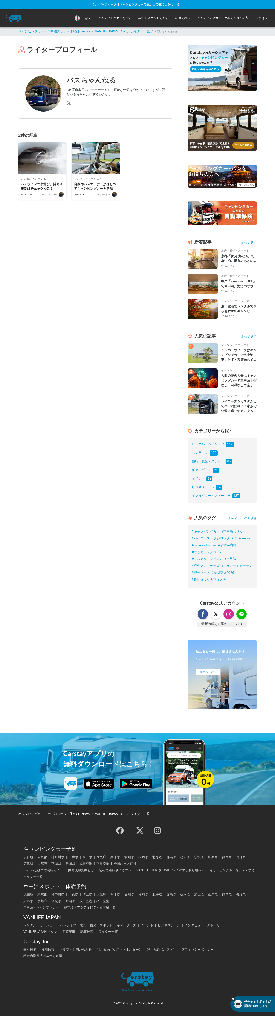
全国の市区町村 (125, 863)
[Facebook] (120, 830)
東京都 (42, 857)
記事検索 (86, 931)
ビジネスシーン (203, 487)
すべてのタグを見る (242, 518)
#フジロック (221, 538)
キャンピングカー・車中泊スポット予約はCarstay (54, 31)
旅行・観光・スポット (208, 461)
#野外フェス (201, 572)
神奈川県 (57, 857)
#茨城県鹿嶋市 (229, 545)
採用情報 (47, 949)
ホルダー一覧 (33, 877)
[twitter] (140, 830)
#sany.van (245, 538)
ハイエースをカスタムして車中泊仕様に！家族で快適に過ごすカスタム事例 (239, 407)
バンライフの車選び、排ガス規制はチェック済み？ (42, 186)
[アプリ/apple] (98, 784)
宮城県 (56, 863)
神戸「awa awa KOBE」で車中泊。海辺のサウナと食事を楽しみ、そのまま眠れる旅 (239, 284)
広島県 (28, 863)
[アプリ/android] (136, 784)
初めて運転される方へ (115, 870)
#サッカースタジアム (207, 552)
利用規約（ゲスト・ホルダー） (119, 949)
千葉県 (73, 857)
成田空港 (85, 863)
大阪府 (101, 857)
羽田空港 (102, 863)
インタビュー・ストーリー (211, 495)
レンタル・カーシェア (208, 444)
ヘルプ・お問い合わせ (76, 949)
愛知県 (129, 857)
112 (230, 444)
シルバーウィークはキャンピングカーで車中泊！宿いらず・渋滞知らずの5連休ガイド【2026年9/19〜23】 (239, 355)
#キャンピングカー (206, 531)
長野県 (241, 857)
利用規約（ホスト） (161, 949)
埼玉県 (87, 857)
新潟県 (70, 863)
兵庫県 (115, 857)
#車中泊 (227, 531)
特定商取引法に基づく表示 (42, 956)
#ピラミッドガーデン (236, 566)
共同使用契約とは (81, 870)
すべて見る (249, 243)
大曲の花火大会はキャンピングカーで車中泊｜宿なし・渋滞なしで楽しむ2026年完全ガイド (239, 381)
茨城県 (199, 857)
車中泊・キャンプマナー (41, 907)
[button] (115, 18)
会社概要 (29, 949)
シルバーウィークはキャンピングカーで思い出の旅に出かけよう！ (137, 4)
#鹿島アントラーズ (206, 566)
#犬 (234, 538)
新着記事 (68, 931)
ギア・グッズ (201, 470)
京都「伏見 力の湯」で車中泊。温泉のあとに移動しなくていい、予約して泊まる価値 (239, 259)
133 (214, 452)
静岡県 (227, 857)
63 (209, 478)
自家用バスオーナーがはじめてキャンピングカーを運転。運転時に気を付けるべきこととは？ (95, 187)
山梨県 (213, 857)
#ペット (240, 531)
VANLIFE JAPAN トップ (40, 931)
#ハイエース (201, 538)
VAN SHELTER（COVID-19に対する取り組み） (170, 870)
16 (219, 487)
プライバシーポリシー (197, 949)
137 (236, 495)
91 (216, 470)
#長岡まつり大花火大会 (209, 579)
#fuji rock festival (204, 545)
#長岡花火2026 (223, 572)
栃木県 (185, 857)
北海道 (157, 857)
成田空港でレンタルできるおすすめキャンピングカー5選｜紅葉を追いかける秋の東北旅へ (239, 309)
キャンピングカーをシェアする (232, 870)
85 (229, 461)
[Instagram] (157, 830)
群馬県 (171, 857)
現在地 (28, 857)
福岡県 (143, 857)
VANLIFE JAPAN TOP (110, 31)
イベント (198, 478)
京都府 (42, 863)
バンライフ (200, 452)
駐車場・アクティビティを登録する (90, 907)
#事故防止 (232, 559)
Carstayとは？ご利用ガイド (43, 870)
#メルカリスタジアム (207, 559)
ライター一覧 (140, 31)
